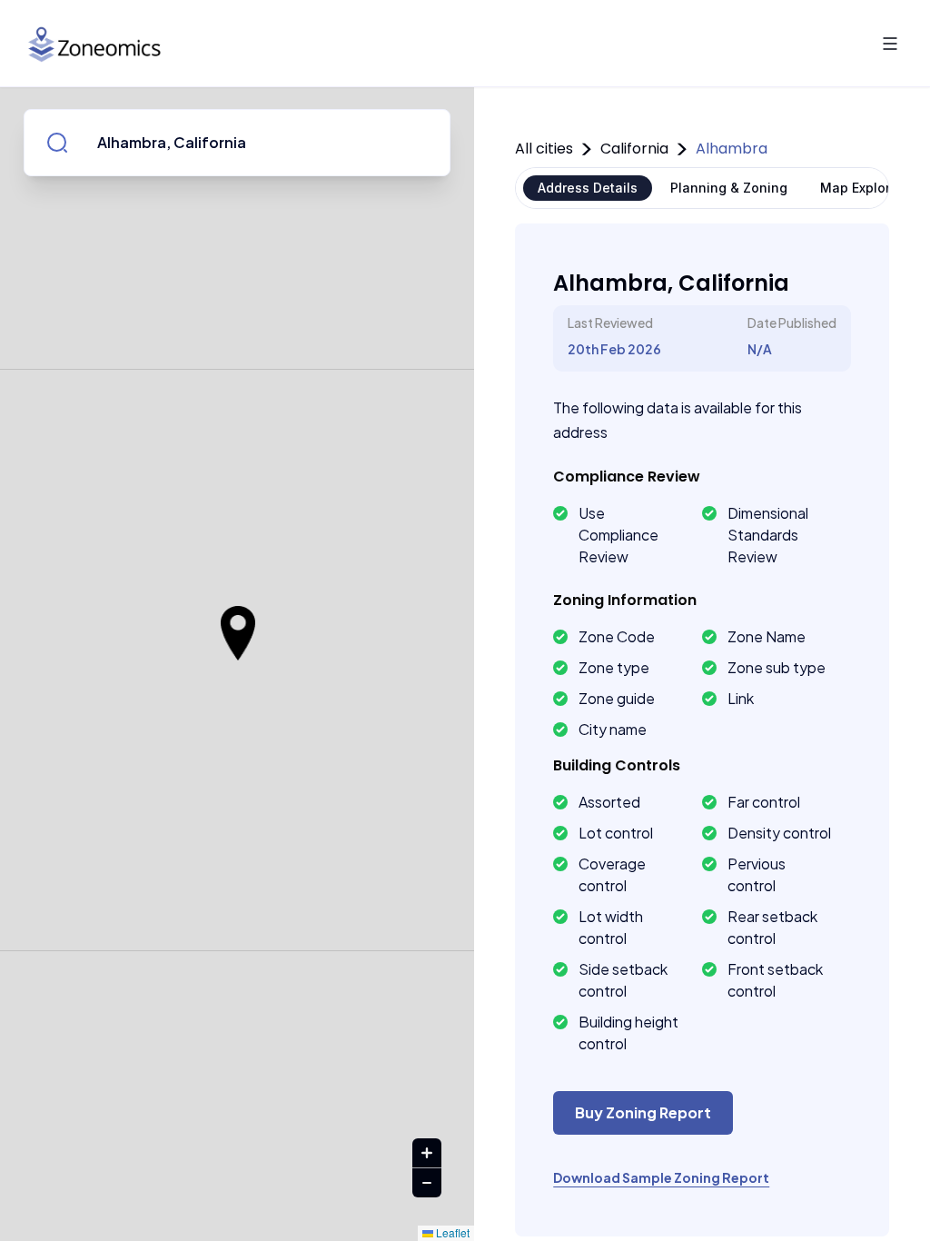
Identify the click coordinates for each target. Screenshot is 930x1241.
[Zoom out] (426, 1182)
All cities (544, 148)
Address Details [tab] (588, 187)
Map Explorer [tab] (861, 187)
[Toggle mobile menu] (890, 43)
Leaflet (451, 1232)
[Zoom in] (426, 1153)
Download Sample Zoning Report (661, 1177)
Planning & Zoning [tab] (728, 187)
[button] (238, 633)
